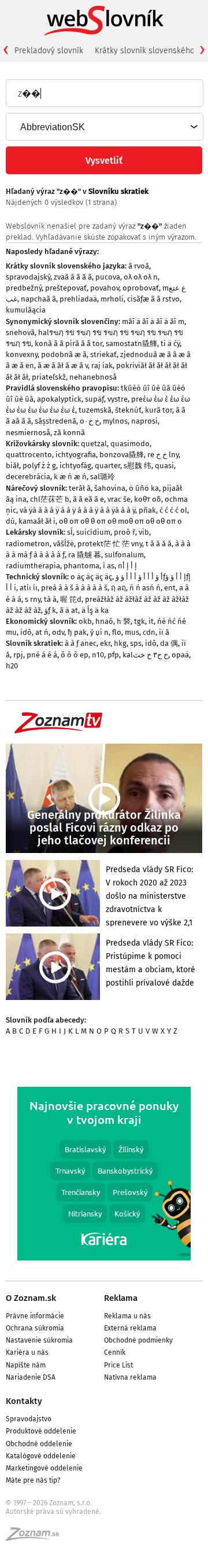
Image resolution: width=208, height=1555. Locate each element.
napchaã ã (38, 299)
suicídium (93, 532)
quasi (164, 465)
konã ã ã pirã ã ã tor (68, 343)
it (151, 621)
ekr (105, 643)
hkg (120, 643)
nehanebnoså (93, 377)
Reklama (121, 1298)
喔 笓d (70, 599)
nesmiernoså (28, 432)
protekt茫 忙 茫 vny (109, 543)
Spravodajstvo (28, 1419)
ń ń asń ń (145, 587)
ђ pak (77, 632)
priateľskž (49, 377)
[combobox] (104, 127)
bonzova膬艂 (121, 454)
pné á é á (42, 654)
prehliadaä (78, 299)
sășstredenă (55, 421)
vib (144, 532)
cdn (149, 632)
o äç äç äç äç (91, 576)
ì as (108, 565)
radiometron (28, 543)
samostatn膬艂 (131, 343)
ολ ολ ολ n (141, 277)
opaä (180, 654)
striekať (103, 354)
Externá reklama (130, 1328)
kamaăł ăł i (36, 521)
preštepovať (66, 288)
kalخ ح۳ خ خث (145, 654)
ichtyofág (75, 465)
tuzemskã (95, 410)
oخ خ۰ (89, 421)
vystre (117, 399)
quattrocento (29, 454)
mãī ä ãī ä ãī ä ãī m (153, 321)
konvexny (22, 354)
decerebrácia (28, 476)
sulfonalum (124, 554)
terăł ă (80, 488)
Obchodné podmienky (138, 1340)
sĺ (70, 532)
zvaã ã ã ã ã (73, 277)
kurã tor (158, 410)
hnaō (104, 621)
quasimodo (130, 443)
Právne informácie (35, 1316)
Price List (118, 1365)
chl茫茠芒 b (49, 499)
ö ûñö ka (144, 488)
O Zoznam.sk (31, 1298)
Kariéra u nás (27, 1352)
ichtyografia (75, 454)
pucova (107, 277)
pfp (113, 654)
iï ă (164, 632)
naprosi (144, 421)
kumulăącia (26, 310)
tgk (139, 621)
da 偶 (169, 643)
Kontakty (24, 1401)
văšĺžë (63, 543)
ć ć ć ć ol (173, 510)
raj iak (102, 365)
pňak (147, 510)
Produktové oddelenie (41, 1431)
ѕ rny (32, 599)
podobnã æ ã (64, 354)
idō (26, 632)
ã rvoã (138, 266)
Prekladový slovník (48, 51)
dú (10, 521)
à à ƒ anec (80, 643)
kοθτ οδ (147, 499)
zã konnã (69, 432)
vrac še (119, 499)
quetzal (94, 443)
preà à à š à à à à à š (74, 587)
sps (136, 643)
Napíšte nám (26, 1365)
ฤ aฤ (118, 587)
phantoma (81, 565)
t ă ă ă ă (159, 543)
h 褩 (124, 621)
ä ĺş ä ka (95, 610)
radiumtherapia (33, 565)
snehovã (20, 332)
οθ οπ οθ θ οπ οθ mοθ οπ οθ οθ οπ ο (120, 521)
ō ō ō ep (74, 654)
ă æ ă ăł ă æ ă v (63, 365)
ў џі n (99, 632)
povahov (104, 288)
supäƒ (94, 399)
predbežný (24, 288)
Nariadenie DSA (30, 1377)
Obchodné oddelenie (39, 1444)
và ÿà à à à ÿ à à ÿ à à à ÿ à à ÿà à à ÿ (77, 510)
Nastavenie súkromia (39, 1340)
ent (170, 587)
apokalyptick (59, 399)
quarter (107, 465)
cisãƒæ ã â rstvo (153, 299)
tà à (50, 599)
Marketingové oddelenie (44, 1468)
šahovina (109, 488)
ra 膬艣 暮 (84, 554)
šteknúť (128, 410)
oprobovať (140, 288)
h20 (12, 665)
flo (116, 632)
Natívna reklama (130, 1377)
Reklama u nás (127, 1316)
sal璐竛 (102, 476)
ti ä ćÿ (170, 343)
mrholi (112, 299)
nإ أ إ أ (127, 565)
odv (58, 632)
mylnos (115, 421)
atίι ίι (29, 587)
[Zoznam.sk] (36, 1538)
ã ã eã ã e (88, 499)
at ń (42, 632)
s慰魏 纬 (137, 465)
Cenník (114, 1352)
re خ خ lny (163, 454)
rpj (18, 654)
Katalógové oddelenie (41, 1456)
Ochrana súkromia (35, 1328)
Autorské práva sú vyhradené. (53, 1512)
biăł (12, 465)
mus (132, 632)
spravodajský (28, 277)
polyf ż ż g (39, 465)
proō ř (124, 532)
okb (85, 621)
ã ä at (69, 610)
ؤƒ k (50, 610)
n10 (98, 654)
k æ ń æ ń (70, 476)
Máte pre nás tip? (33, 1480)
